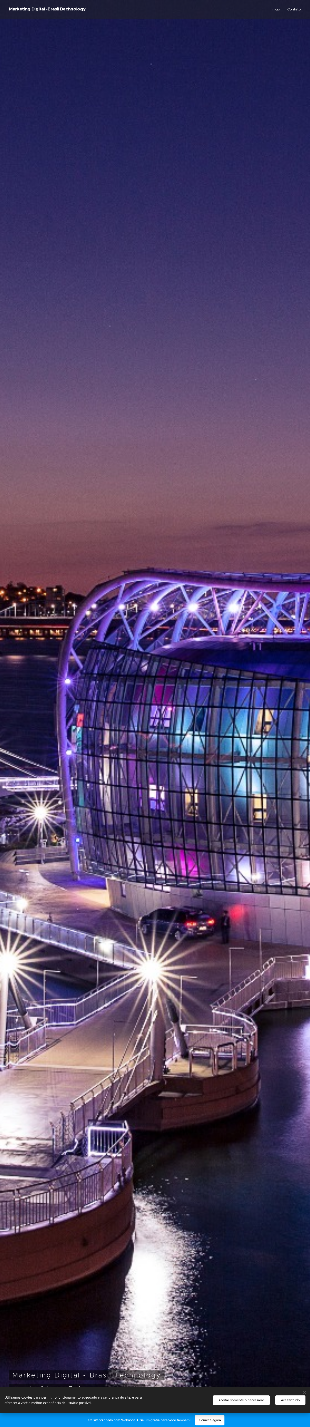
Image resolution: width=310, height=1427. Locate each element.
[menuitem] (277, 9)
